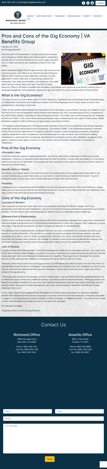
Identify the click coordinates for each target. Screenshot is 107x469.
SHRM (64, 129)
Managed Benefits (12, 49)
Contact (98, 16)
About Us (30, 17)
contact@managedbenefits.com (31, 2)
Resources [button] (74, 16)
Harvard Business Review (48, 115)
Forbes (66, 121)
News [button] (86, 16)
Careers (100, 3)
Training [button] (59, 16)
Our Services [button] (43, 16)
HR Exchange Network (30, 310)
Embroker (31, 105)
